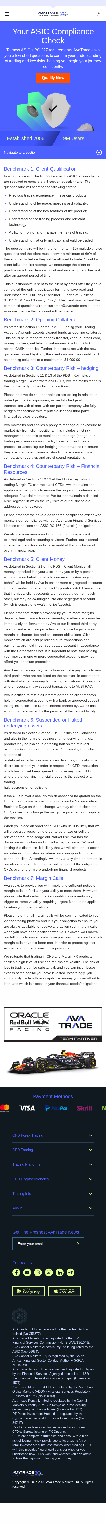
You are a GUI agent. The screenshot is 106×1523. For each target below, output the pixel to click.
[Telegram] (70, 1272)
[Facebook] (16, 1272)
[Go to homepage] (27, 1473)
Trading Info (21, 1193)
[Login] (99, 14)
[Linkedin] (60, 1272)
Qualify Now (53, 78)
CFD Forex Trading (27, 1135)
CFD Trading (22, 1150)
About (17, 1208)
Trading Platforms (26, 1164)
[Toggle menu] (7, 14)
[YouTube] (27, 1272)
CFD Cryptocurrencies (30, 1179)
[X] (49, 1272)
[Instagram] (38, 1272)
